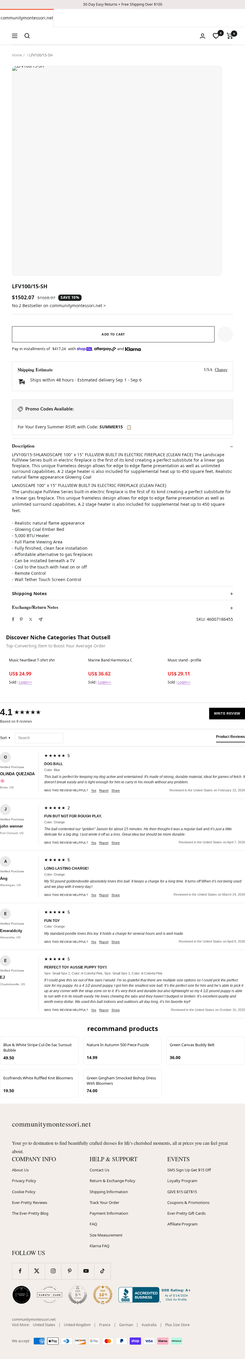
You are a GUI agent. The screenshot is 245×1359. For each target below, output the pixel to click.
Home (17, 55)
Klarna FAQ (99, 1245)
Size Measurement (106, 1235)
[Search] (27, 36)
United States (44, 1324)
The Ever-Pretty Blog (30, 1213)
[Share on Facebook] (13, 619)
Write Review (227, 713)
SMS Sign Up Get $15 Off (189, 1170)
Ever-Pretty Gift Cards (186, 1213)
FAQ (93, 1224)
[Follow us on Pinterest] (69, 1271)
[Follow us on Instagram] (53, 1271)
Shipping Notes (29, 593)
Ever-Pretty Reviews (29, 1202)
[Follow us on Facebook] (20, 1271)
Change (221, 369)
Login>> (25, 682)
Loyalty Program (182, 1180)
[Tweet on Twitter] (30, 619)
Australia (149, 1324)
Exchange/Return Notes (35, 607)
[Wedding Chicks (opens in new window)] (21, 1294)
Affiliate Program (182, 1224)
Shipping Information (109, 1191)
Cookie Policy (24, 1191)
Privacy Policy (24, 1180)
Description (23, 446)
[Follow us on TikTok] (102, 1271)
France (105, 1324)
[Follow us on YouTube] (86, 1271)
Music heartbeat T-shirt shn (32, 660)
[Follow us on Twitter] (36, 1271)
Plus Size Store (177, 1324)
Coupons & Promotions (188, 1202)
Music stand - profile (184, 660)
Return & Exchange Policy (112, 1180)
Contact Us (99, 1170)
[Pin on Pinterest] (21, 619)
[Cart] (230, 36)
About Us (20, 1170)
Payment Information (109, 1213)
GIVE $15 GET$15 (182, 1191)
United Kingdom (77, 1324)
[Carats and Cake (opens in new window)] (49, 1294)
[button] (225, 334)
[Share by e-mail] (40, 619)
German (126, 1324)
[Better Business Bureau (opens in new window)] (155, 1295)
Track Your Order (104, 1202)
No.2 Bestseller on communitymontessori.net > (59, 305)
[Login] (202, 36)
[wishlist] (216, 35)
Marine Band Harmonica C (110, 660)
